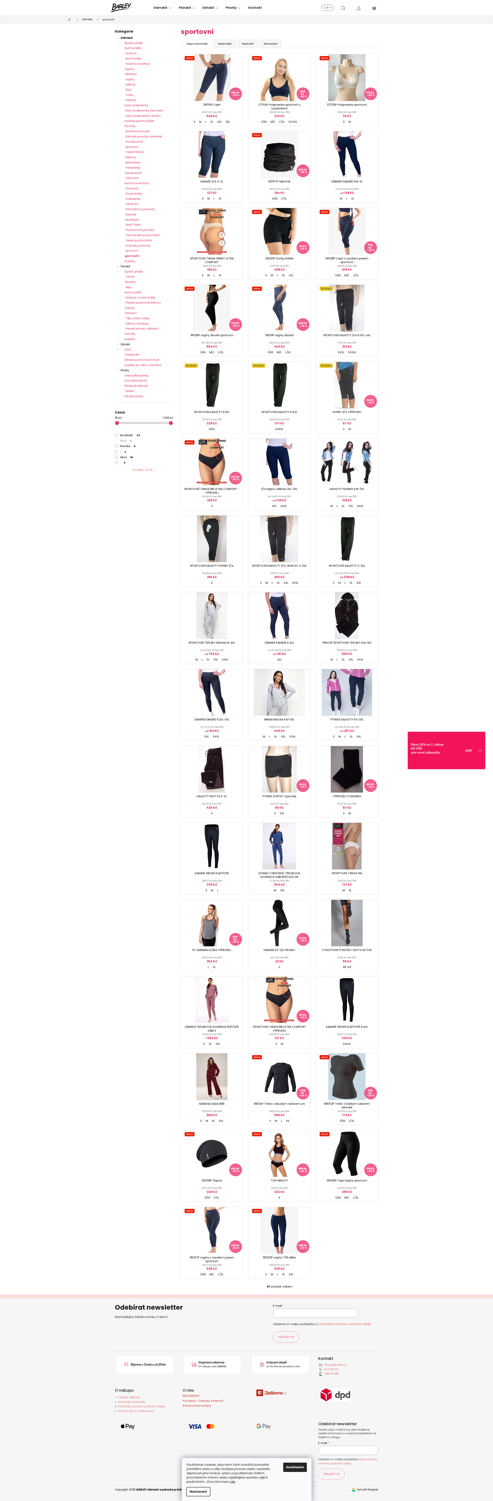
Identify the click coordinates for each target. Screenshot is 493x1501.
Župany (130, 69)
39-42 (347, 967)
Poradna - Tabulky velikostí (203, 1400)
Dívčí (128, 350)
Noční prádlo (133, 48)
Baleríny (131, 157)
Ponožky (130, 126)
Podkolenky (133, 168)
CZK (327, 8)
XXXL (341, 352)
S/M (264, 122)
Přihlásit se (286, 1337)
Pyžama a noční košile (140, 298)
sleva (126, 457)
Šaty (129, 90)
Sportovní (132, 147)
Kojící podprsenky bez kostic (144, 110)
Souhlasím (295, 1467)
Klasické (131, 214)
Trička (129, 95)
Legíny (130, 79)
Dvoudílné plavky (136, 381)
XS (287, 1121)
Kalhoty (131, 84)
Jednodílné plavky (137, 375)
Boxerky (131, 282)
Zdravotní (132, 178)
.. (123, 452)
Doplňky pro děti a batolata (143, 365)
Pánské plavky (134, 396)
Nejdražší (248, 44)
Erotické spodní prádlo (139, 121)
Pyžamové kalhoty (138, 64)
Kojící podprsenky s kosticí (143, 116)
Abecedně (270, 44)
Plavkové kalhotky (136, 386)
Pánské (125, 266)
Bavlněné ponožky (138, 131)
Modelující (132, 220)
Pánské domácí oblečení (142, 329)
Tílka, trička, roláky (138, 318)
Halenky (131, 100)
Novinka (128, 446)
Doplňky (130, 261)
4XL (279, 660)
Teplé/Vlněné (135, 152)
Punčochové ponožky (140, 230)
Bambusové (134, 173)
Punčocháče (134, 194)
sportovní (132, 251)
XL (211, 122)
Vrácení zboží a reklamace (136, 1411)
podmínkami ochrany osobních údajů (344, 1324)
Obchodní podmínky (132, 1402)
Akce (126, 441)
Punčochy (132, 188)
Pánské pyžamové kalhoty (143, 303)
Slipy (129, 287)
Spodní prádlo (134, 43)
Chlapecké (132, 355)
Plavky (125, 370)
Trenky (130, 277)
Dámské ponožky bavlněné (144, 136)
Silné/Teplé (133, 225)
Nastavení (198, 1491)
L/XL (282, 122)
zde (232, 1481)
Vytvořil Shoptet (367, 1490)
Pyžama (131, 53)
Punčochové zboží (137, 183)
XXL (219, 122)
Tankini (129, 391)
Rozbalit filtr (142, 470)
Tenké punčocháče (139, 240)
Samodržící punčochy (140, 209)
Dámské (127, 38)
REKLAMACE (191, 1395)
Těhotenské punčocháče (142, 235)
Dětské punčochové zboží (142, 360)
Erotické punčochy (138, 246)
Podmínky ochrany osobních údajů (141, 1406)
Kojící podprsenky (136, 105)
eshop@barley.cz (335, 1365)
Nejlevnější (225, 44)
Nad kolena (133, 162)
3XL (228, 122)
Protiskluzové (134, 142)
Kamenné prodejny (197, 1405)
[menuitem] (162, 8)
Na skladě (130, 435)
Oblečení (131, 74)
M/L (272, 122)
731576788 (331, 1374)
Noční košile (133, 58)
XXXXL (352, 352)
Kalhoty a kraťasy (137, 324)
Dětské (125, 344)
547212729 (331, 1369)
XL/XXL (292, 122)
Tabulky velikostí (129, 1397)
